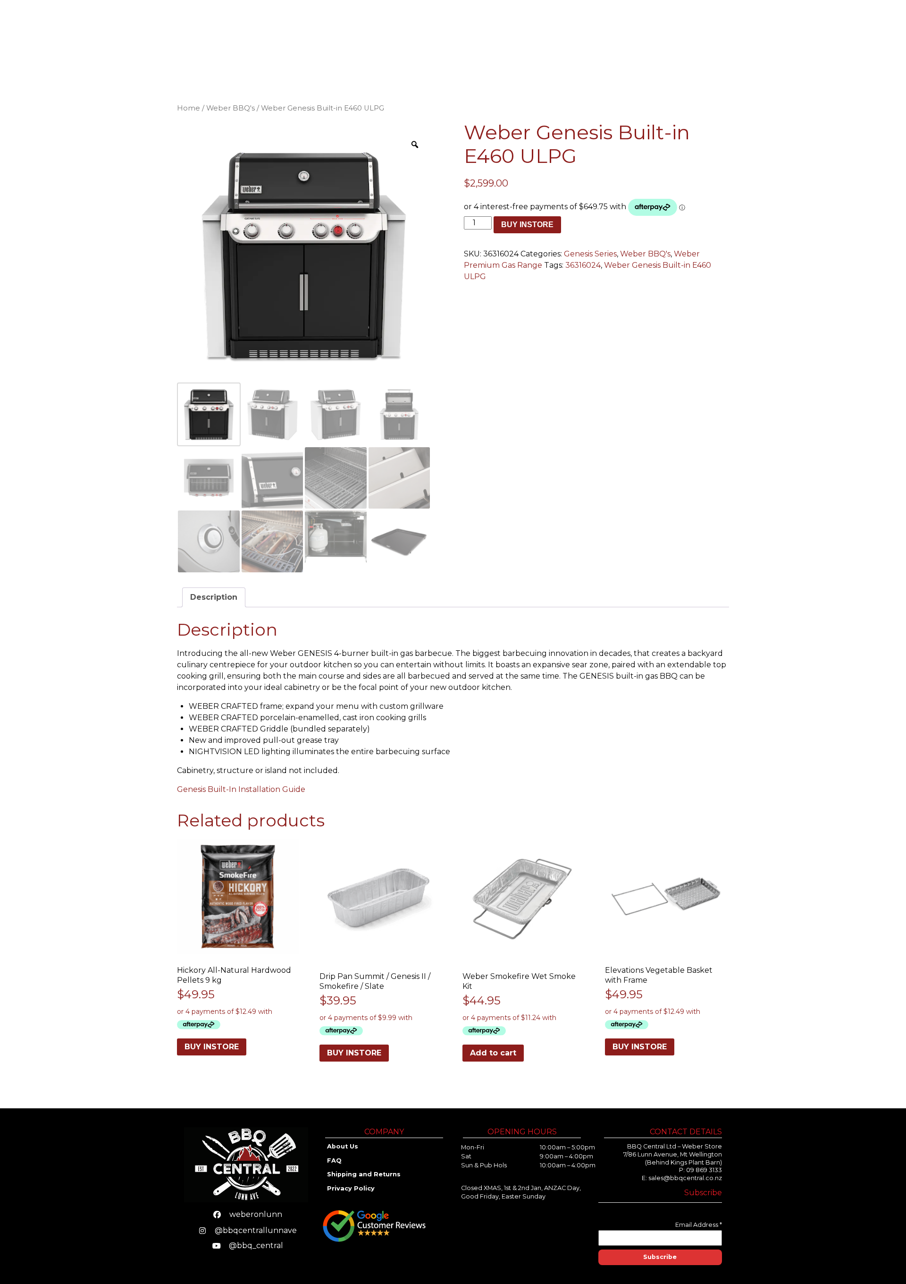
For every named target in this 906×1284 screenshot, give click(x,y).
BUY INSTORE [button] (212, 1046)
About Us (756, 38)
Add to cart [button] (493, 1052)
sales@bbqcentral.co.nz (685, 1178)
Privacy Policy (351, 1188)
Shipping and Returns (365, 1174)
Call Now (854, 38)
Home (464, 38)
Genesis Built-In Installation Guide (241, 789)
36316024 (583, 265)
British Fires (651, 38)
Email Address (698, 1224)
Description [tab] (213, 597)
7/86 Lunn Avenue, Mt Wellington (672, 1154)
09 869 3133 (704, 1169)
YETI (607, 38)
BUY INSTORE (527, 225)
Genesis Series (590, 253)
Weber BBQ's (230, 108)
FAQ (334, 1160)
